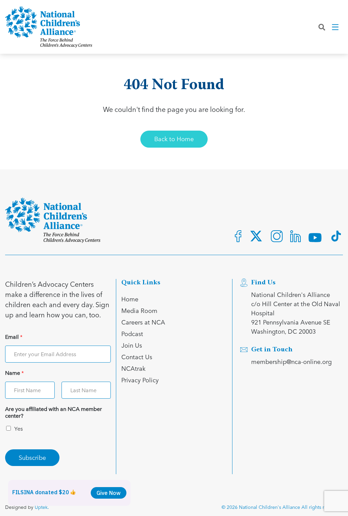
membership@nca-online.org (291, 361)
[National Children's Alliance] (48, 27)
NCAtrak (133, 368)
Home (129, 298)
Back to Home (174, 138)
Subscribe (32, 457)
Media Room (139, 310)
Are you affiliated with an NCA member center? (53, 412)
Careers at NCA (143, 322)
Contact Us (136, 356)
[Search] (321, 27)
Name (14, 373)
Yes (18, 428)
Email (13, 336)
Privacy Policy (140, 379)
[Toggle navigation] (336, 26)
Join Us (131, 345)
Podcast (132, 333)
